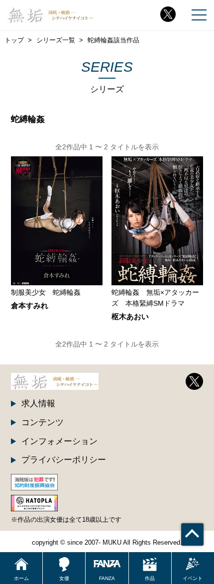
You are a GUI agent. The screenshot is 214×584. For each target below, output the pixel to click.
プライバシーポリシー (63, 460)
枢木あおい (130, 317)
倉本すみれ (29, 306)
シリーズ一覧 (55, 40)
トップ (14, 40)
